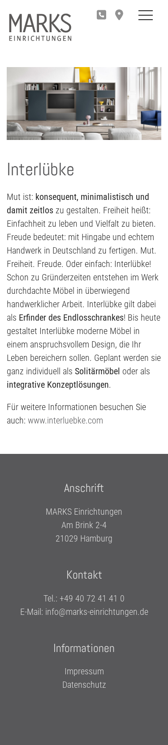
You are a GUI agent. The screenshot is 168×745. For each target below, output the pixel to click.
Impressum (84, 671)
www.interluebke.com (65, 420)
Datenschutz (84, 684)
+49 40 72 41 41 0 (92, 598)
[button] (121, 15)
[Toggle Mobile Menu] (146, 16)
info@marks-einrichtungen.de (96, 611)
